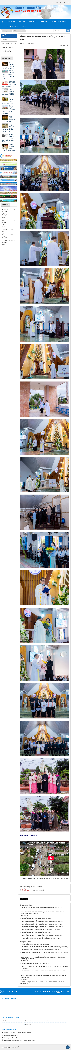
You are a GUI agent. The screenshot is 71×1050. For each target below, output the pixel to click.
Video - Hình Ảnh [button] (12, 26)
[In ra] (64, 45)
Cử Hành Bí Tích (7, 43)
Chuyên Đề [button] (33, 22)
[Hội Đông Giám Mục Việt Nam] (8, 164)
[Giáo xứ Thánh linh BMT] (8, 188)
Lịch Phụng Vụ (6, 51)
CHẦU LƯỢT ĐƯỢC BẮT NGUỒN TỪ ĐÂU (9, 119)
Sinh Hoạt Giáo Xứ (7, 47)
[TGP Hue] (8, 168)
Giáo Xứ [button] (22, 22)
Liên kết (49, 1021)
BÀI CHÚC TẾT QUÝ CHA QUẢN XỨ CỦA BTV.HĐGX (9, 83)
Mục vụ (4, 40)
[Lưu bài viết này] (68, 45)
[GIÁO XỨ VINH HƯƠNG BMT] (8, 176)
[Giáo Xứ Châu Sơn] (7, 12)
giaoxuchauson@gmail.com (54, 991)
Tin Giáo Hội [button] (11, 22)
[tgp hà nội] (8, 156)
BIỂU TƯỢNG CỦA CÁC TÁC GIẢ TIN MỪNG (8, 65)
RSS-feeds (28, 1024)
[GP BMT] (8, 196)
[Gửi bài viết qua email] (61, 45)
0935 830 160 (12, 991)
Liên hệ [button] (23, 26)
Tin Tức (5, 1021)
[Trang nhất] (2, 21)
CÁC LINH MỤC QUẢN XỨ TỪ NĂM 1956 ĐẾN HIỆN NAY (8, 109)
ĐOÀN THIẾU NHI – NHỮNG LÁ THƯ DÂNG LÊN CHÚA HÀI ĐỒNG (8, 74)
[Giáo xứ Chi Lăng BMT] (8, 193)
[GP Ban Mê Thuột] (8, 160)
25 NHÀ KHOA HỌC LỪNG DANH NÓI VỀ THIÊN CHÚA (9, 138)
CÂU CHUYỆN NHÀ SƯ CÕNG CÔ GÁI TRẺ (8, 92)
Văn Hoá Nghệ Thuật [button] (58, 22)
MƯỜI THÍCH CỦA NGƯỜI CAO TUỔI (7, 100)
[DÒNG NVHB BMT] (8, 200)
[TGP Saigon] (8, 173)
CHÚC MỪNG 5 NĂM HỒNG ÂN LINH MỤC (8, 147)
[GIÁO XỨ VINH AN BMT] (8, 180)
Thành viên (28, 1021)
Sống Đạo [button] (44, 22)
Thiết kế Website (6, 1047)
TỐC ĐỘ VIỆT (15, 1047)
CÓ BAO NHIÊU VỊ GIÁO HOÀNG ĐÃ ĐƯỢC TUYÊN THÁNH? (8, 128)
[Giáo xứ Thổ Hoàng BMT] (8, 183)
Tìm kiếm (5, 1024)
